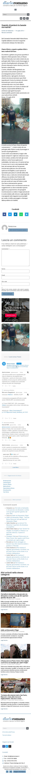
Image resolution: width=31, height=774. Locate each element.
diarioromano (6, 372)
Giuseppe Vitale (11, 536)
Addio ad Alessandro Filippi (20, 515)
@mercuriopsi (19, 392)
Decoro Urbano (7, 484)
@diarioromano (14, 372)
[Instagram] (27, 18)
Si (7, 771)
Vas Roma (6, 492)
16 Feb (25, 392)
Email (3, 275)
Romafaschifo (7, 490)
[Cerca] (28, 14)
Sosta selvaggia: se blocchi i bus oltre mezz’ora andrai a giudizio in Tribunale (17, 543)
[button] (15, 9)
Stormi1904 (5, 425)
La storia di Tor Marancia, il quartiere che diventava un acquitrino (17, 525)
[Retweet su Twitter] (2, 390)
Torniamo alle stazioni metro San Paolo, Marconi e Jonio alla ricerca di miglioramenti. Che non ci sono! (14, 696)
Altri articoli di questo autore (18, 230)
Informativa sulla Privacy (8, 732)
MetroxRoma (6, 486)
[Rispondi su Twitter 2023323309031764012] (3, 418)
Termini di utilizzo (6, 735)
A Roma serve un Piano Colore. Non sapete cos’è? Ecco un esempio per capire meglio (17, 538)
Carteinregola (7, 482)
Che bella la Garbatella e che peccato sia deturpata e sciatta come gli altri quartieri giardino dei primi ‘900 (14, 595)
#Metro (4, 405)
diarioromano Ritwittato (9, 390)
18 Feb (21, 372)
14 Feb (21, 445)
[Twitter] (24, 18)
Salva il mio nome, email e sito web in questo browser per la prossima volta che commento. (15, 290)
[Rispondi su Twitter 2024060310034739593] (3, 386)
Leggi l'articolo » (4, 609)
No (11, 771)
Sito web (4, 281)
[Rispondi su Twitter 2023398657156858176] (3, 440)
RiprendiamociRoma (8, 488)
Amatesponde (7, 480)
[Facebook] (21, 18)
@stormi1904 (13, 424)
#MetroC (10, 394)
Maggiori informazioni (19, 771)
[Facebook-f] (3, 746)
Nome (3, 268)
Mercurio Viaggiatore (8, 392)
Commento (5, 248)
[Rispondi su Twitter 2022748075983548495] (3, 464)
